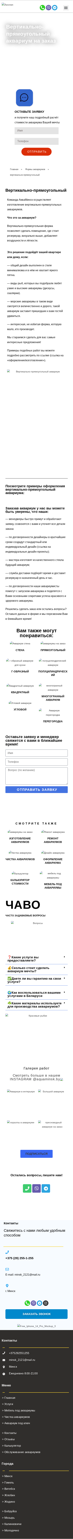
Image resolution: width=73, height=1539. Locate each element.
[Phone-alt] (42, 7)
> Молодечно (10, 1530)
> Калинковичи (11, 1524)
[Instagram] (45, 1303)
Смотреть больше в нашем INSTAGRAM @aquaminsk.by (35, 1077)
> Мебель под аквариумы (18, 1410)
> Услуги (7, 1404)
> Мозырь (8, 1517)
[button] (66, 8)
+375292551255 (19, 1353)
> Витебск (8, 1488)
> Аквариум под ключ (16, 1423)
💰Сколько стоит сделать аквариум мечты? (28, 969)
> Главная (9, 1397)
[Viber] (48, 7)
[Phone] (27, 1188)
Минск (13, 1366)
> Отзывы (8, 1439)
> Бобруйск (9, 1511)
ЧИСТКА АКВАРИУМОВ (20, 859)
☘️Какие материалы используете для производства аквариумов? (34, 1004)
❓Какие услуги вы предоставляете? (23, 958)
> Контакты (9, 1433)
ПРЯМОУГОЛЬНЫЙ (53, 650)
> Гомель (8, 1482)
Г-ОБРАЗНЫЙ (20, 671)
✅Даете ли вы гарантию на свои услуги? (34, 980)
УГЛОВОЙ (20, 709)
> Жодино (8, 1501)
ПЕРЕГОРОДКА (53, 721)
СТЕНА (20, 650)
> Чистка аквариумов (16, 1416)
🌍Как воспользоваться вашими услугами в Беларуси (34, 994)
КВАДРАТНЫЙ (20, 692)
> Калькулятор (11, 1445)
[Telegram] (54, 7)
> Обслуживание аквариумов (21, 1452)
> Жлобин (8, 1495)
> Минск (7, 1476)
